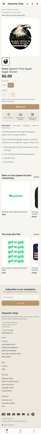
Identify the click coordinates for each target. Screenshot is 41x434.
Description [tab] (6, 125)
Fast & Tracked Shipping (20, 118)
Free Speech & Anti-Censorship (11, 12)
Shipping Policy (7, 378)
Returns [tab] (35, 125)
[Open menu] (4, 4)
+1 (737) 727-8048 (7, 330)
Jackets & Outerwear (9, 350)
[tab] (6, 61)
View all (36, 177)
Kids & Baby (6, 357)
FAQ (3, 406)
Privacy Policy (6, 391)
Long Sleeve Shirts (8, 344)
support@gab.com (7, 333)
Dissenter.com (7, 400)
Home (3, 9)
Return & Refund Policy (10, 381)
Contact (4, 366)
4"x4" (4, 85)
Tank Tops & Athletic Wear (11, 354)
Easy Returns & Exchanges (32, 118)
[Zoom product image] (20, 37)
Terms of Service (8, 384)
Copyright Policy (8, 388)
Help (3, 369)
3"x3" (11, 85)
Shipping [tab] (26, 125)
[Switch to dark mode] (27, 4)
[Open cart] (37, 4)
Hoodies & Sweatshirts (10, 347)
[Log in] (32, 4)
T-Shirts (4, 341)
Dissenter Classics (12, 9)
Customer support (8, 403)
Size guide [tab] (17, 125)
